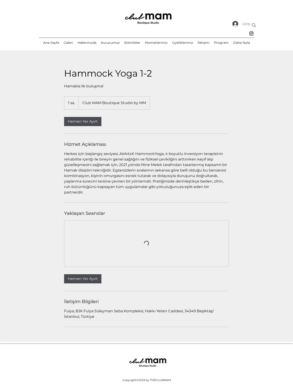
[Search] (254, 25)
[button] (241, 42)
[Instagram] (251, 33)
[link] (82, 121)
